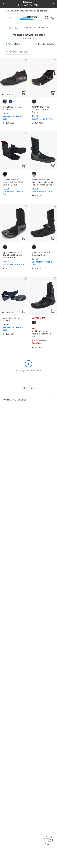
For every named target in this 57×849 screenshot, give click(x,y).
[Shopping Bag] (52, 18)
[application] (48, 840)
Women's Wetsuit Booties (17, 52)
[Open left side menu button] (4, 18)
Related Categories (15, 399)
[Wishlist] (47, 18)
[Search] (10, 18)
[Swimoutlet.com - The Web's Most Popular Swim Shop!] (28, 18)
